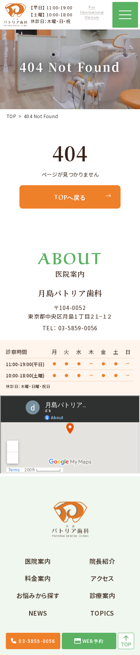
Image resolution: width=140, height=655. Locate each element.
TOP (11, 116)
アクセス (102, 578)
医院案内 (38, 561)
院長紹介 (102, 561)
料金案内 (38, 578)
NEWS (37, 613)
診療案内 (102, 595)
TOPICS (102, 613)
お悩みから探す (37, 595)
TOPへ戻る (70, 197)
